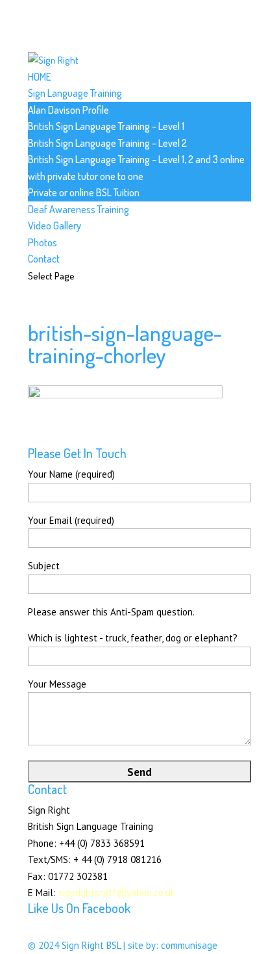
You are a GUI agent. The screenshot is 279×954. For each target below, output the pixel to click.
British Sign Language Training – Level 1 (106, 126)
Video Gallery (54, 225)
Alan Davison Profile (68, 109)
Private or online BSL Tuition (84, 192)
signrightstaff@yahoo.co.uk (116, 892)
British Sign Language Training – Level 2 (107, 142)
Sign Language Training (75, 92)
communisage (189, 945)
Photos (42, 242)
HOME (39, 76)
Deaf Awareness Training (78, 209)
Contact (44, 258)
